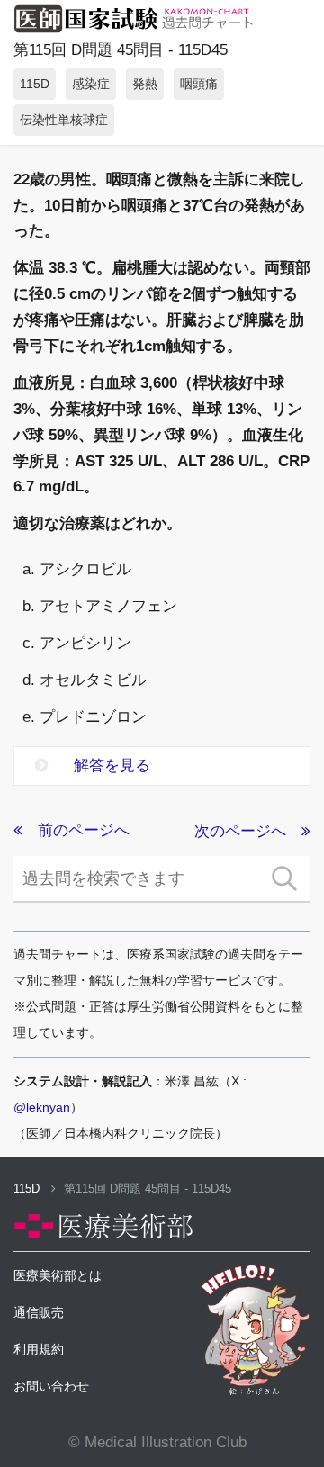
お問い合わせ (51, 1386)
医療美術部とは (58, 1275)
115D (28, 1188)
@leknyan (42, 1107)
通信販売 (39, 1312)
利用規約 (39, 1349)
